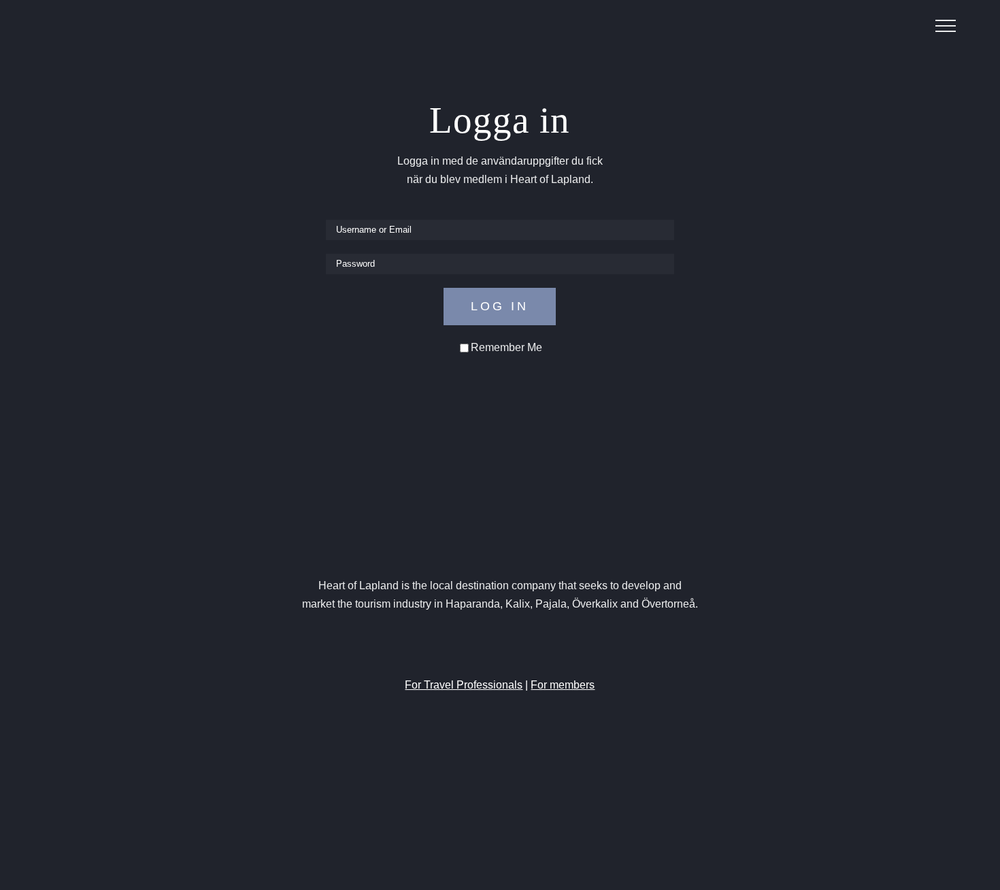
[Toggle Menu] (945, 26)
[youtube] (512, 645)
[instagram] (487, 645)
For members (563, 685)
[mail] (536, 645)
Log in (500, 306)
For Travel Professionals (463, 685)
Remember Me (506, 347)
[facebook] (463, 645)
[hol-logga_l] (500, 519)
